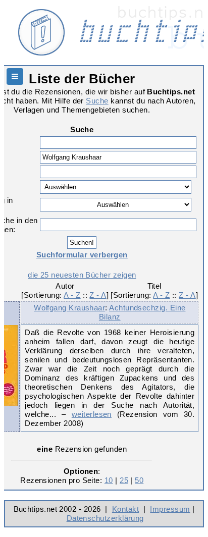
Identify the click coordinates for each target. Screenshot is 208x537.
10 (109, 480)
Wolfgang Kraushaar (69, 307)
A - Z (72, 295)
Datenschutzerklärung (105, 518)
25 (124, 480)
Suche (97, 100)
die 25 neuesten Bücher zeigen (82, 275)
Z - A (97, 295)
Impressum (170, 509)
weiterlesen (92, 414)
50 (139, 480)
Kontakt (125, 509)
